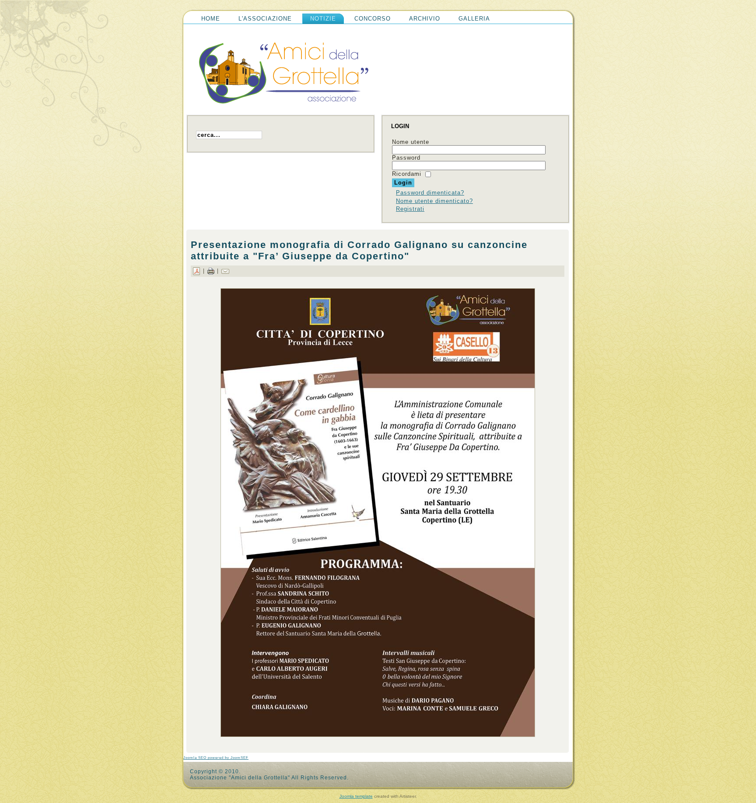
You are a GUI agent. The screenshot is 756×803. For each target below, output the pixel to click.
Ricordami (406, 174)
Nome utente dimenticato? (434, 201)
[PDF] (196, 271)
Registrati (410, 209)
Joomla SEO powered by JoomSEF (215, 758)
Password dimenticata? (430, 192)
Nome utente (410, 142)
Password (406, 157)
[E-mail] (225, 271)
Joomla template (356, 796)
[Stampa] (210, 271)
